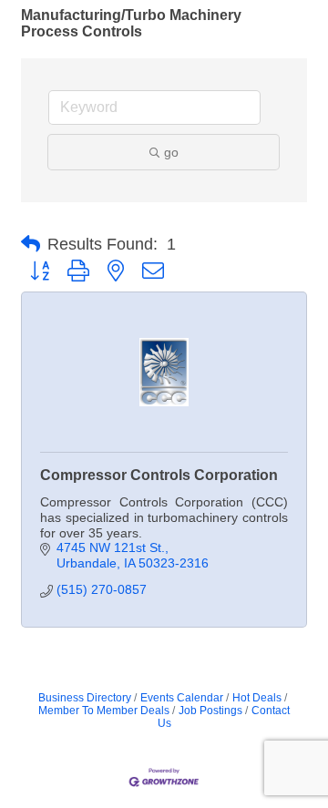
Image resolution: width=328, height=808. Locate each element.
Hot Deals (257, 697)
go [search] (171, 152)
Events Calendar (181, 697)
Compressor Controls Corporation (159, 475)
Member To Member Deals (103, 710)
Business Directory (84, 697)
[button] (30, 244)
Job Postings (210, 710)
